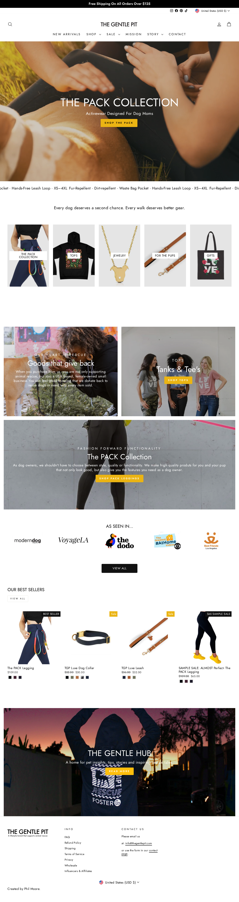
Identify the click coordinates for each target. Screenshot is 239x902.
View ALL (119, 568)
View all (17, 598)
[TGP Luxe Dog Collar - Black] (67, 677)
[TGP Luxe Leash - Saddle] (129, 677)
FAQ (67, 837)
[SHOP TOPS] (178, 371)
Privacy (69, 860)
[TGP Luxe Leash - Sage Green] (134, 677)
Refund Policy (73, 843)
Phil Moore (31, 889)
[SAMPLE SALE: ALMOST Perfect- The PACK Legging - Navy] (191, 681)
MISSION (134, 34)
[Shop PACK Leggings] (119, 464)
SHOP (92, 34)
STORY (153, 34)
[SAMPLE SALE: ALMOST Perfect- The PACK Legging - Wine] (186, 681)
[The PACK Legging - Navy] (20, 677)
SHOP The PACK (119, 123)
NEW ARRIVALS (67, 34)
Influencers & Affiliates (78, 871)
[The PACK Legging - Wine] (15, 677)
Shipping (70, 848)
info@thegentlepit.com (138, 843)
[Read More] (119, 762)
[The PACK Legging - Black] (10, 677)
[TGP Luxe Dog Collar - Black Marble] (82, 677)
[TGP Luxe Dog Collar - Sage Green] (72, 677)
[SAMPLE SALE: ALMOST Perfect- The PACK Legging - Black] (181, 681)
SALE (112, 34)
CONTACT (177, 34)
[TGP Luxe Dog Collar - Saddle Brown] (77, 677)
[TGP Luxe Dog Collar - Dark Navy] (87, 677)
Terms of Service (74, 854)
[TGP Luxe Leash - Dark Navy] (124, 677)
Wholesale (71, 865)
